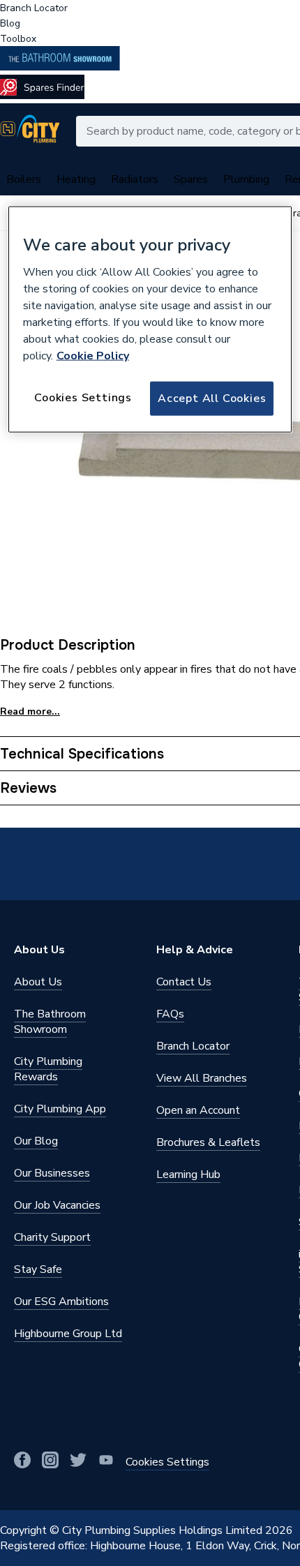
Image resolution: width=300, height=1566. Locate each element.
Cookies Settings (83, 397)
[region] (150, 319)
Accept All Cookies (212, 398)
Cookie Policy (93, 356)
